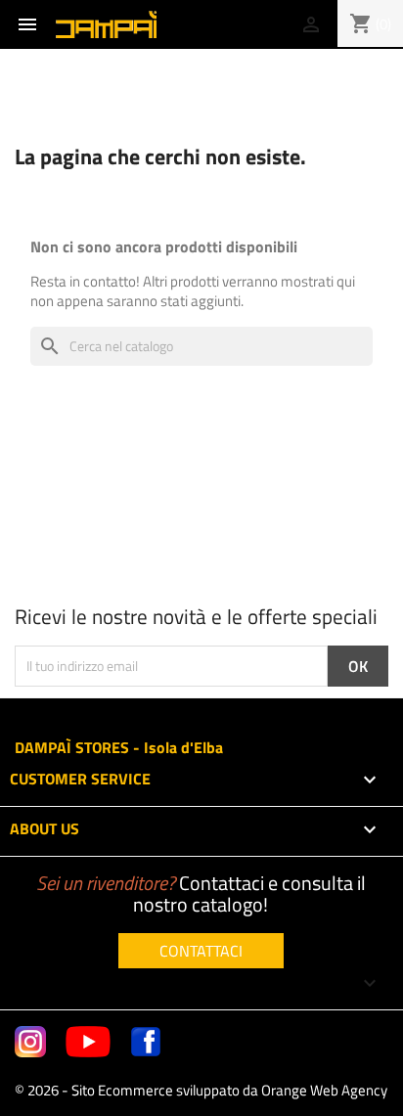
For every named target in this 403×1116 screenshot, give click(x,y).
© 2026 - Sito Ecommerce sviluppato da (201, 1090)
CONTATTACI (201, 950)
